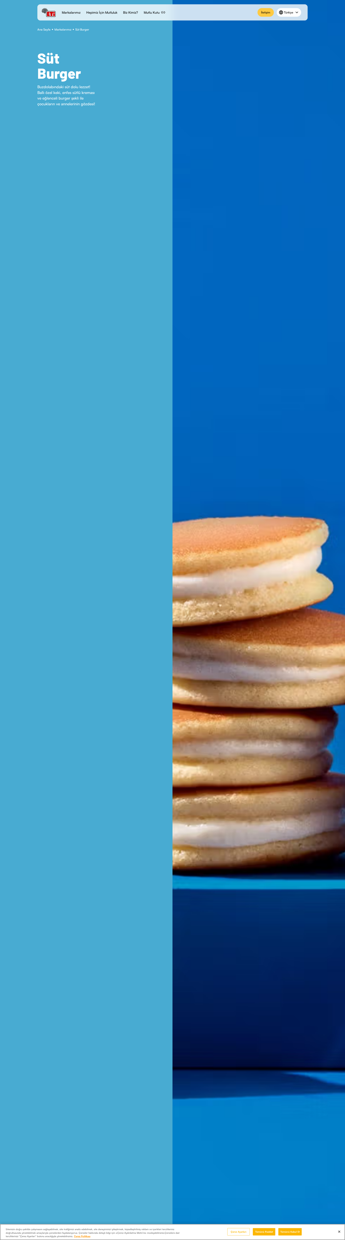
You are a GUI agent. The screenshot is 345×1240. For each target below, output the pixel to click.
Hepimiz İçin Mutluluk (101, 12)
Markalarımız (71, 12)
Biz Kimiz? (130, 12)
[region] (172, 1232)
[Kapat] (339, 1232)
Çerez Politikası (82, 1236)
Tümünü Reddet (264, 1231)
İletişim (265, 12)
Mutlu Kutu (152, 12)
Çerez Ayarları (238, 1231)
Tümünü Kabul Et (290, 1231)
